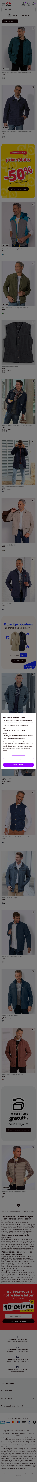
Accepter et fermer (18, 764)
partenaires (28, 720)
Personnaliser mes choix (18, 755)
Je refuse (18, 759)
